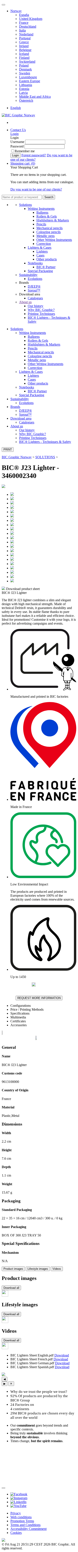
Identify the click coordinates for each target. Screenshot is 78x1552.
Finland (24, 57)
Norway (16, 11)
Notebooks (35, 263)
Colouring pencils (48, 232)
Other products (46, 259)
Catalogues (35, 298)
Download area (20, 418)
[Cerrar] (3, 1488)
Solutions (25, 205)
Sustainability (28, 275)
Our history (35, 306)
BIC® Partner (45, 267)
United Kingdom (30, 19)
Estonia (24, 89)
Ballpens (42, 212)
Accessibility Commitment (28, 1529)
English (15, 108)
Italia (22, 30)
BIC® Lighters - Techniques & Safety (45, 442)
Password (17, 146)
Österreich (26, 100)
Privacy (15, 1513)
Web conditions (21, 1517)
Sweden (24, 73)
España (24, 15)
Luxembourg (28, 77)
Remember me (25, 151)
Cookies (16, 1532)
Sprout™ (34, 290)
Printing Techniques (41, 314)
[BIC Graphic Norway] (18, 115)
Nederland (26, 34)
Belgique (25, 50)
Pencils (41, 224)
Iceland (24, 54)
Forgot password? (33, 155)
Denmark (25, 69)
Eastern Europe (29, 81)
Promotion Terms (22, 1521)
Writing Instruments (41, 208)
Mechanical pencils (49, 228)
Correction (43, 243)
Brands (15, 407)
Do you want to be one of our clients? (36, 189)
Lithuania (25, 85)
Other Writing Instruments (54, 240)
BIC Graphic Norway (17, 457)
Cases (40, 255)
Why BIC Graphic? (41, 310)
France (23, 22)
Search (48, 197)
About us (25, 302)
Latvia (23, 93)
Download (61, 1355)
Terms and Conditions (25, 1525)
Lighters (42, 251)
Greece (24, 42)
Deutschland (27, 26)
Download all (11, 1287)
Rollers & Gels (46, 216)
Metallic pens (45, 236)
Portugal (25, 38)
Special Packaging (40, 271)
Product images (13, 1268)
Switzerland (27, 61)
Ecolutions (35, 279)
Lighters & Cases (39, 247)
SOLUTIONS (45, 457)
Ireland (24, 46)
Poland (24, 65)
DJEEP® (34, 286)
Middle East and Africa (35, 96)
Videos (56, 1268)
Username (17, 142)
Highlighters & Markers (52, 220)
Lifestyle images (38, 1268)
